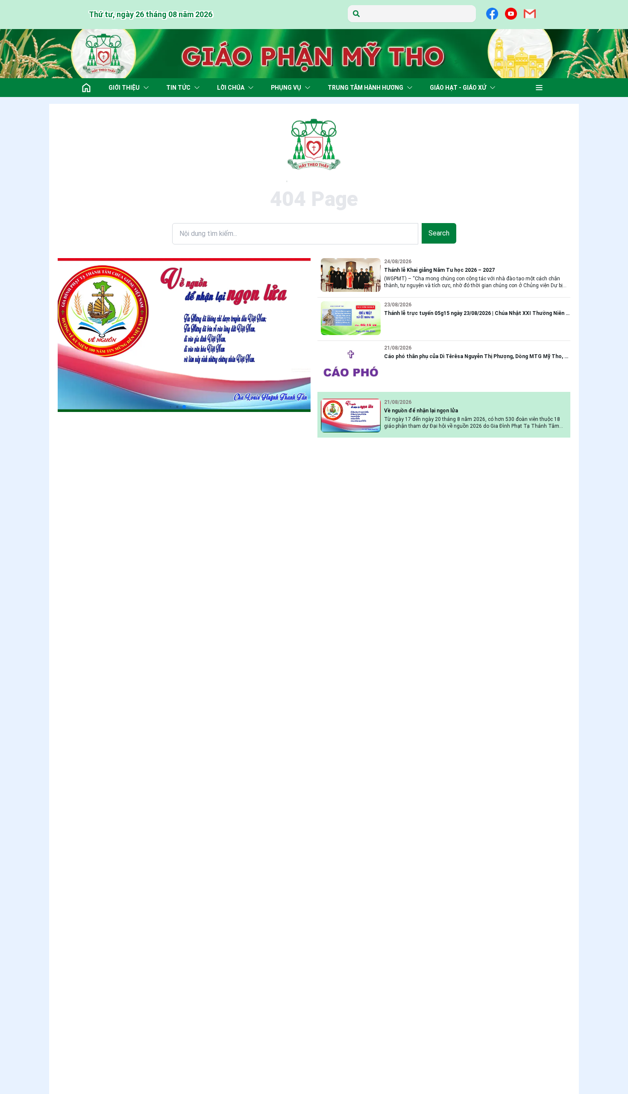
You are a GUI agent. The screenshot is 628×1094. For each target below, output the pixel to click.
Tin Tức (178, 87)
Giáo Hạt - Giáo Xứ (458, 87)
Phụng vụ (286, 87)
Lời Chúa (230, 87)
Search (438, 233)
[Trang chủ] (86, 87)
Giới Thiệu (124, 87)
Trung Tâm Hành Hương (365, 87)
